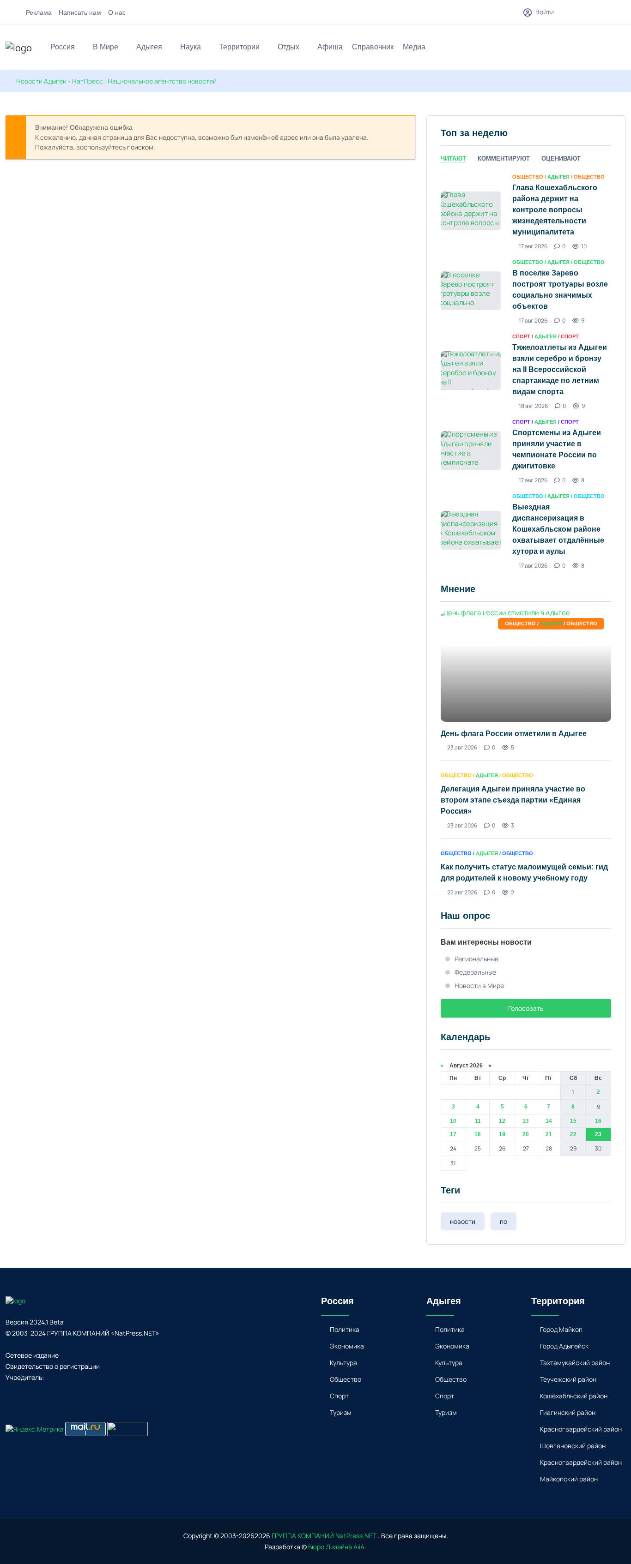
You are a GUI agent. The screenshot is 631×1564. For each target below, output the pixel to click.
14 (549, 1121)
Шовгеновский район (573, 1445)
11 (478, 1121)
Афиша (330, 47)
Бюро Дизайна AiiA (336, 1546)
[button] (621, 48)
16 (598, 1121)
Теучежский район (568, 1379)
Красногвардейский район (581, 1429)
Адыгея (149, 47)
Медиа (414, 47)
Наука (190, 47)
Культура (343, 1362)
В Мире (105, 47)
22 (573, 1134)
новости (462, 1221)
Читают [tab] (453, 158)
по (503, 1221)
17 (453, 1134)
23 (598, 1134)
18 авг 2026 (533, 406)
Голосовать (525, 1008)
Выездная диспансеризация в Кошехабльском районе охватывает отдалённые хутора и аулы (558, 529)
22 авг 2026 (462, 892)
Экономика (347, 1346)
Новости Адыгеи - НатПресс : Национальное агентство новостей (116, 81)
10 (453, 1121)
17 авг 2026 (533, 246)
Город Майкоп (561, 1329)
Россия (62, 47)
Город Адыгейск (564, 1346)
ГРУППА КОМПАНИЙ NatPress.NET (324, 1535)
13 (525, 1121)
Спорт (339, 1395)
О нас (117, 12)
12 (502, 1121)
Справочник (373, 47)
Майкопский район (569, 1478)
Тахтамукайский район (575, 1362)
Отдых (288, 47)
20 (525, 1134)
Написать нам (80, 12)
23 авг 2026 (462, 747)
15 (573, 1121)
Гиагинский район (567, 1412)
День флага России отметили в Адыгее (514, 733)
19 (502, 1134)
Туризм (341, 1412)
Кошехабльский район (573, 1395)
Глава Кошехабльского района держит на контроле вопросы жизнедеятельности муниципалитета (554, 210)
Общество (345, 1379)
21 (549, 1134)
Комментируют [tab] (504, 158)
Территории (239, 47)
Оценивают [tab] (561, 158)
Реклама (39, 12)
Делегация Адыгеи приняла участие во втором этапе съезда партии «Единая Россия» (513, 800)
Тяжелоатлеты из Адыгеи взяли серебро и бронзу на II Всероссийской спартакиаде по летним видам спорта (559, 369)
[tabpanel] (526, 370)
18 (477, 1134)
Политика (344, 1329)
